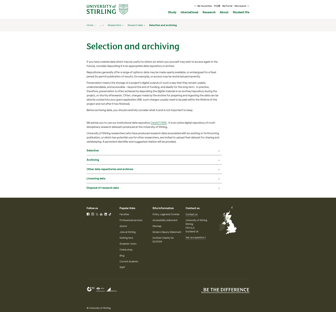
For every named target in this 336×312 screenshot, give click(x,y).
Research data (135, 25)
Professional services (131, 220)
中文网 (217, 6)
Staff (122, 267)
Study (172, 12)
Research (209, 12)
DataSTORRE (159, 122)
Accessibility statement (165, 220)
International (189, 12)
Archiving (93, 159)
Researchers (114, 25)
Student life (241, 12)
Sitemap (157, 226)
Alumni (123, 226)
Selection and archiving (163, 25)
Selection (93, 150)
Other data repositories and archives (110, 169)
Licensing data (96, 178)
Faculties (124, 214)
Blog (122, 255)
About (224, 12)
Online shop (126, 249)
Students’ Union (128, 243)
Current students (129, 261)
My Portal (227, 6)
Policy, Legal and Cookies (166, 214)
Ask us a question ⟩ (196, 237)
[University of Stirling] (107, 9)
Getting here (126, 237)
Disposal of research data (103, 187)
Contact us (192, 214)
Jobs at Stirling (128, 232)
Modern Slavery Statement (167, 232)
